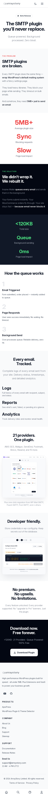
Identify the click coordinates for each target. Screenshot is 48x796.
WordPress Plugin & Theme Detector (18, 711)
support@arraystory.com (14, 762)
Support (5, 732)
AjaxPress (6, 707)
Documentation (8, 748)
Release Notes (8, 753)
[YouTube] (4, 693)
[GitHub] (11, 693)
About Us (6, 723)
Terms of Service (17, 783)
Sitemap (5, 736)
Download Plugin (26, 652)
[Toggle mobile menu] (42, 3)
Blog (4, 728)
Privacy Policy (32, 783)
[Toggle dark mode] (35, 3)
